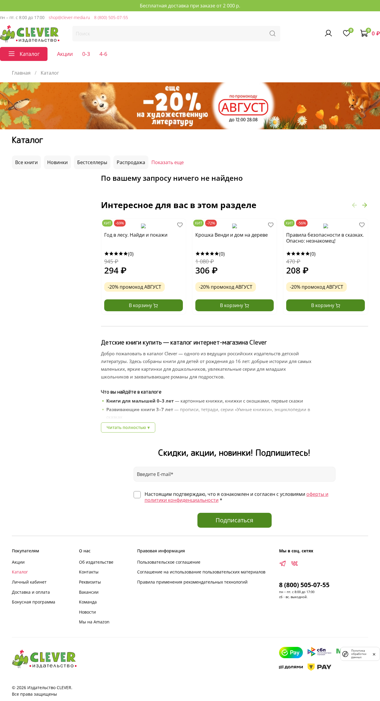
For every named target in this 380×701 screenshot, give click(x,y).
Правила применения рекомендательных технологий (192, 582)
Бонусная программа (33, 602)
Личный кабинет (29, 582)
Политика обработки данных (358, 654)
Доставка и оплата (31, 592)
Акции (65, 53)
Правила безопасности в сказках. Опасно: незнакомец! (325, 238)
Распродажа (131, 162)
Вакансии (89, 592)
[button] (354, 205)
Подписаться (234, 520)
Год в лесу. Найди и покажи (135, 235)
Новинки (57, 162)
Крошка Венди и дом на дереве (231, 235)
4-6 (103, 53)
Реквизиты (90, 582)
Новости (87, 612)
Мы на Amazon (94, 622)
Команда (88, 602)
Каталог (20, 572)
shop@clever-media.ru (69, 17)
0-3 (86, 53)
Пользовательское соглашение (168, 562)
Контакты (89, 572)
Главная (21, 73)
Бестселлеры (92, 162)
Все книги (26, 162)
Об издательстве (96, 562)
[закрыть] (374, 653)
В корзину (141, 305)
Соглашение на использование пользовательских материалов (201, 572)
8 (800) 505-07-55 (111, 17)
